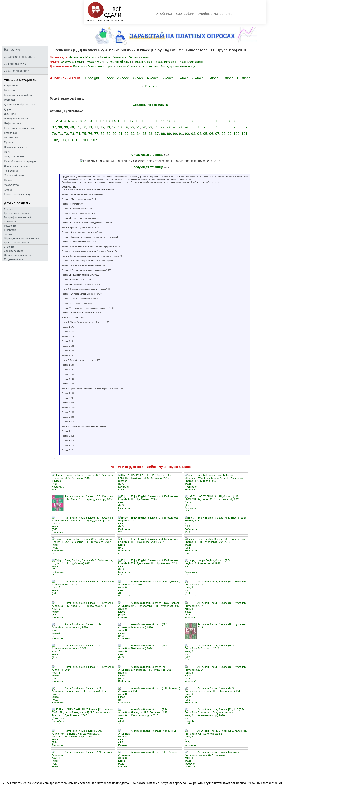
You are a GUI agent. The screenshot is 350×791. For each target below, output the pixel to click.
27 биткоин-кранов (16, 70)
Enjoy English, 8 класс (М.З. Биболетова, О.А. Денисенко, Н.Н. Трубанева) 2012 (155, 562)
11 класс (151, 86)
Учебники (164, 13)
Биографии (185, 13)
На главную (12, 49)
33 (228, 121)
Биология (9, 90)
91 (181, 134)
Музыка (8, 142)
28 (198, 121)
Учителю (9, 208)
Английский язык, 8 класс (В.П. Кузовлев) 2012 (221, 583)
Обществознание (14, 156)
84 (139, 134)
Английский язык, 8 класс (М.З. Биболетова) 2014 (149, 626)
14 (114, 121)
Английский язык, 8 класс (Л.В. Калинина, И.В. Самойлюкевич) (222, 732)
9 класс (227, 78)
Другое (8, 109)
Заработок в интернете (19, 56)
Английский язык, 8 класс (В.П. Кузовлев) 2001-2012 (89, 583)
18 (138, 121)
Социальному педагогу (18, 165)
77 (96, 134)
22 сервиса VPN (15, 63)
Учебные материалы (215, 13)
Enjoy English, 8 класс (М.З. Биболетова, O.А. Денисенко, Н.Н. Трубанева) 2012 (89, 540)
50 (132, 127)
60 (192, 127)
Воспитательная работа (18, 94)
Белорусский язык (71, 61)
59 (186, 127)
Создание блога (13, 259)
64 (216, 127)
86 (151, 134)
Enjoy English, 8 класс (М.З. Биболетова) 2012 (221, 519)
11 (96, 121)
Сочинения (10, 221)
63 (210, 127)
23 (168, 121)
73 (72, 134)
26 (186, 121)
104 (71, 140)
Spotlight (92, 78)
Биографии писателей (17, 217)
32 (222, 121)
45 (102, 127)
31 (216, 121)
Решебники (10, 225)
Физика (8, 180)
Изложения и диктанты (17, 255)
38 (60, 127)
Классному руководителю (19, 128)
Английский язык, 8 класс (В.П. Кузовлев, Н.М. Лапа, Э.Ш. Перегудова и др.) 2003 (89, 519)
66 (227, 127)
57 (174, 127)
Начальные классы (15, 147)
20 (150, 121)
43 (90, 127)
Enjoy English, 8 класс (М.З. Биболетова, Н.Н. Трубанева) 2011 (89, 562)
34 (234, 121)
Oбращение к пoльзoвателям (21, 238)
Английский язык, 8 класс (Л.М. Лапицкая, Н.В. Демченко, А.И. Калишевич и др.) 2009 (83, 733)
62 (204, 127)
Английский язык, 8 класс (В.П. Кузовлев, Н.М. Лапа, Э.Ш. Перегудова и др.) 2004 (89, 498)
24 (174, 121)
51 (138, 127)
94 (199, 134)
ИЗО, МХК (10, 113)
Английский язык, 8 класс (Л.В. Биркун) (154, 730)
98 (223, 134)
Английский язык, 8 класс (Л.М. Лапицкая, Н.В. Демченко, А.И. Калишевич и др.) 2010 (149, 712)
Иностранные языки (16, 118)
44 (96, 127)
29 (204, 121)
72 (66, 134)
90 (175, 134)
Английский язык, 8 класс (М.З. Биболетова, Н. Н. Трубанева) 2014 (218, 689)
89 (169, 134)
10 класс (243, 78)
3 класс (138, 78)
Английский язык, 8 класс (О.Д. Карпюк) (154, 752)
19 (144, 121)
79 (108, 134)
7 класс (198, 78)
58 (180, 127)
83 (133, 134)
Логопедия (10, 132)
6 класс (183, 78)
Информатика (12, 123)
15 (120, 121)
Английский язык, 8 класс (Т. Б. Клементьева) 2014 (83, 626)
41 (78, 127)
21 (156, 121)
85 (145, 134)
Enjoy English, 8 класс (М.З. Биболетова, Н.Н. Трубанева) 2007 (155, 498)
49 (126, 127)
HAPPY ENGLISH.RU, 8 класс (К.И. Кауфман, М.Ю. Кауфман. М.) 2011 (218, 498)
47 (114, 127)
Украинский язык (14, 175)
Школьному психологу (17, 194)
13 (108, 121)
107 (94, 140)
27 (192, 121)
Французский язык (191, 61)
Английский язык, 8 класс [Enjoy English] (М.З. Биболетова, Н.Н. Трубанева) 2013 (155, 604)
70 (54, 134)
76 (90, 134)
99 (230, 134)
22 (162, 121)
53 (150, 127)
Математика (11, 137)
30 (210, 121)
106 (86, 140)
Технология (11, 170)
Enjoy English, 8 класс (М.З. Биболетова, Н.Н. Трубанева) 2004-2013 (221, 540)
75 (84, 134)
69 (246, 127)
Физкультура (11, 184)
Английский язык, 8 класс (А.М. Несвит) (88, 752)
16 (126, 121)
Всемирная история (100, 66)
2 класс (123, 78)
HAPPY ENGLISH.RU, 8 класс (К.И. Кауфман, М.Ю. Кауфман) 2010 (151, 476)
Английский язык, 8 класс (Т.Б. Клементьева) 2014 (83, 647)
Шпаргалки (10, 229)
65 (222, 127)
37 (54, 127)
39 (66, 127)
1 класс (108, 78)
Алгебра (104, 57)
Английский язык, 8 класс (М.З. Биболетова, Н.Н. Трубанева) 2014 (152, 668)
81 (120, 134)
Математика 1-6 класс (82, 57)
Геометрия (119, 57)
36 (246, 121)
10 (90, 121)
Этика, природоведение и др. (179, 66)
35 (240, 121)
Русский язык (94, 61)
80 (114, 134)
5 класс (168, 78)
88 (163, 134)
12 (102, 121)
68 (240, 127)
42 (84, 127)
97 (217, 134)
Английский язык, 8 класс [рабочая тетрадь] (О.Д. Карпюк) (218, 753)
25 (180, 121)
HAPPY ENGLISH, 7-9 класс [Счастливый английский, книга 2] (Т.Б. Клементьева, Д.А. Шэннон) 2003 (89, 712)
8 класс (213, 78)
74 (78, 134)
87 (157, 134)
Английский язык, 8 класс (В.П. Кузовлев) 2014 (221, 604)
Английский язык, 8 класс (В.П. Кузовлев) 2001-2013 (155, 583)
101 (245, 134)
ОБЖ (7, 151)
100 (237, 134)
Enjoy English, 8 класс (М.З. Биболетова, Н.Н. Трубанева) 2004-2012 (155, 540)
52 (144, 127)
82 (127, 134)
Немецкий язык (143, 61)
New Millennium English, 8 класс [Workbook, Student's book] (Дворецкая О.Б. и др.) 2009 (220, 478)
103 (63, 140)
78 (102, 134)
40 (72, 127)
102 (55, 140)
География (10, 99)
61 (198, 127)
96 (211, 134)
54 (156, 127)
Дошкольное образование (19, 104)
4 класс (153, 78)
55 (162, 127)
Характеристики (13, 250)
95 (205, 134)
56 (168, 127)
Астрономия (11, 85)
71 (60, 134)
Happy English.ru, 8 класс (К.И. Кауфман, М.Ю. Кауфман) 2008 (89, 476)
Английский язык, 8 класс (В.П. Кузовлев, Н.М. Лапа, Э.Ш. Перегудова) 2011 (89, 604)
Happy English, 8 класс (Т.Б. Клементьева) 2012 (213, 562)
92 (187, 134)
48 (120, 127)
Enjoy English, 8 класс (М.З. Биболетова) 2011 (155, 519)
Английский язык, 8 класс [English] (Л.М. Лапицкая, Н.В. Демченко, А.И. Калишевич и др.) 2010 (221, 712)
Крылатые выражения (17, 242)
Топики (8, 234)
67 (234, 127)
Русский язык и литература (20, 161)
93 (193, 134)
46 (108, 127)
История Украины (126, 66)
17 (132, 121)
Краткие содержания (16, 213)
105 (78, 140)
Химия (8, 189)
